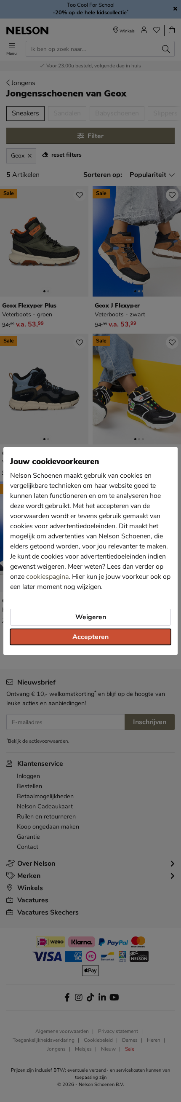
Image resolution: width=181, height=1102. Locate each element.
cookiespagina (47, 576)
